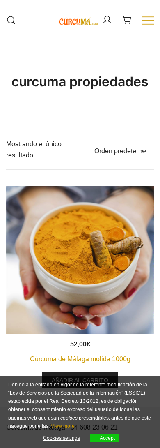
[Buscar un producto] (11, 20)
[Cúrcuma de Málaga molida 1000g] (80, 260)
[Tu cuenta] (107, 20)
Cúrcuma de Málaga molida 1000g (80, 359)
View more (63, 426)
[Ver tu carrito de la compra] (127, 19)
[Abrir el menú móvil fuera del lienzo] (148, 20)
